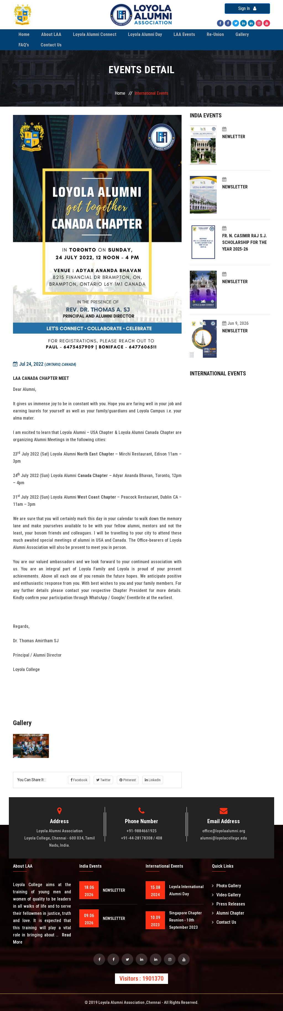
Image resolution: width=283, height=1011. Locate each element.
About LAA (51, 34)
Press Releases (230, 904)
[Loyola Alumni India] (220, 22)
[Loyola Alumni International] (228, 22)
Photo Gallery (228, 885)
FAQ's (24, 45)
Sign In (245, 8)
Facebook (79, 780)
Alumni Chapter (230, 913)
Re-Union (215, 34)
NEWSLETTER (235, 186)
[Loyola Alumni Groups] (113, 959)
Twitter (105, 780)
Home (24, 34)
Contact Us (51, 45)
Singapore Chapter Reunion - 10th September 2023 (185, 920)
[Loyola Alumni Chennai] (99, 959)
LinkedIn (154, 780)
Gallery (242, 34)
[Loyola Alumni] (266, 22)
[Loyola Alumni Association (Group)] (243, 22)
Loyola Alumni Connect (94, 34)
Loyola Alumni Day (145, 34)
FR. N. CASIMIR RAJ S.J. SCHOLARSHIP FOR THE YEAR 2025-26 (244, 242)
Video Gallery (228, 894)
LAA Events (184, 34)
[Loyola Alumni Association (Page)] (251, 22)
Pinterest (129, 780)
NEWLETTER (233, 136)
